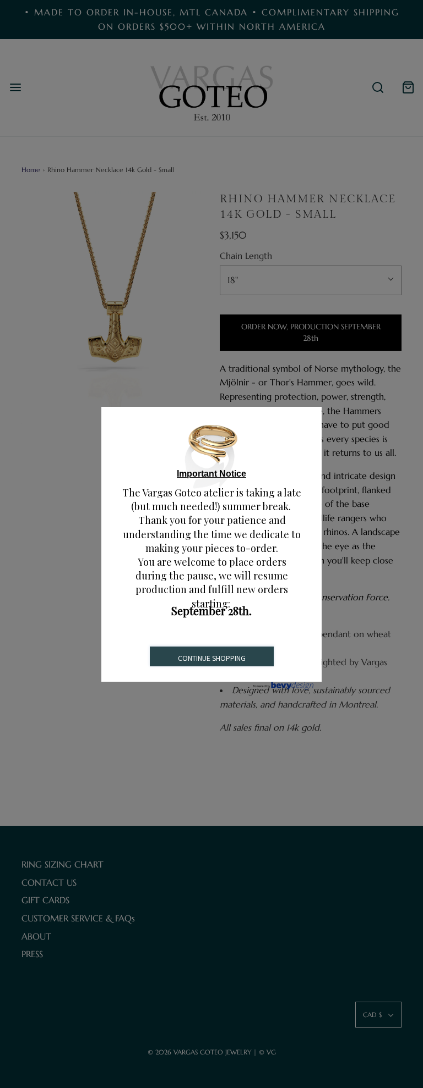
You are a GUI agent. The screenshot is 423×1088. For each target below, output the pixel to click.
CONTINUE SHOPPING (212, 658)
